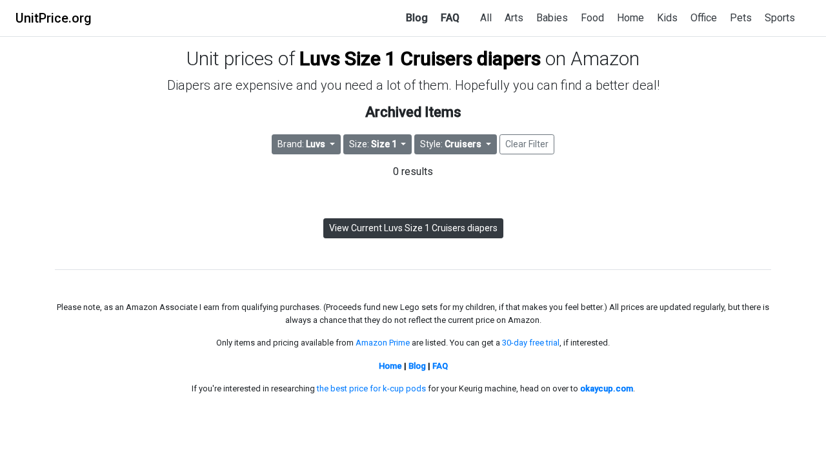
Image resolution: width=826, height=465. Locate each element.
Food (592, 18)
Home (630, 18)
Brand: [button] (301, 144)
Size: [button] (373, 144)
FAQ (450, 18)
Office (703, 18)
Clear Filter (527, 144)
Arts (514, 18)
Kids (667, 18)
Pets (741, 18)
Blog (417, 18)
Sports (780, 18)
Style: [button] (450, 144)
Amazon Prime (383, 342)
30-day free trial (530, 342)
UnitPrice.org (53, 18)
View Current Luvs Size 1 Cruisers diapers (413, 228)
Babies (552, 18)
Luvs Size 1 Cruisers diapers (420, 58)
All (486, 18)
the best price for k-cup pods (371, 388)
